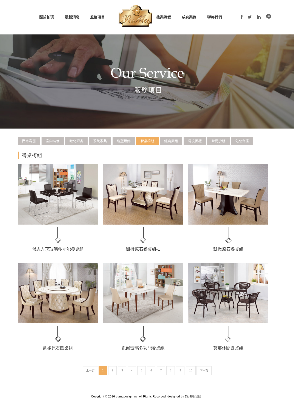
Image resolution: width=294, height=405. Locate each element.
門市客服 (29, 141)
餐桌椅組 (147, 141)
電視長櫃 (195, 141)
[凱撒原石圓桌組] (58, 293)
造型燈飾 (124, 141)
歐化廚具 (76, 141)
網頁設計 (197, 396)
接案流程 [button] (163, 17)
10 (190, 370)
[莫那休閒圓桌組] (228, 293)
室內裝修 (53, 141)
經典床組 (171, 141)
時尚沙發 (218, 141)
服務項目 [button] (97, 17)
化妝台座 (242, 141)
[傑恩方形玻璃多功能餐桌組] (58, 194)
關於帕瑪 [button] (46, 17)
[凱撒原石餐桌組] (228, 194)
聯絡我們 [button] (214, 17)
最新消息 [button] (72, 17)
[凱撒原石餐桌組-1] (143, 194)
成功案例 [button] (189, 17)
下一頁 (204, 370)
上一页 (90, 370)
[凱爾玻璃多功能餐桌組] (143, 293)
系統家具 (100, 141)
